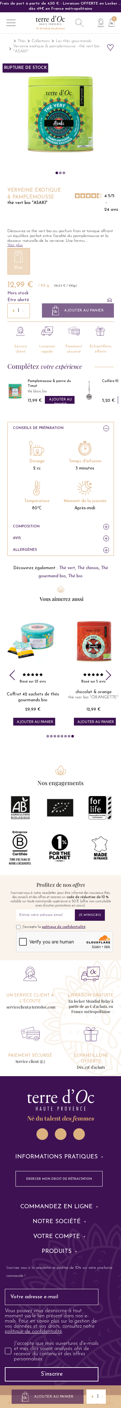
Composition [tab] (26, 526)
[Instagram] (42, 1134)
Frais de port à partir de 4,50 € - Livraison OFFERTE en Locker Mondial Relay (60, 6)
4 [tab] (58, 736)
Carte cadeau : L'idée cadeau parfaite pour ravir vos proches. (60, 4)
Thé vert (67, 568)
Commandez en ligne (56, 1207)
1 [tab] (47, 736)
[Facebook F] (60, 1134)
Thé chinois (88, 568)
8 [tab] (72, 736)
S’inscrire (52, 1374)
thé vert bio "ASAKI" (27, 203)
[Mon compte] (101, 23)
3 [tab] (55, 736)
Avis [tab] (17, 538)
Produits (57, 1252)
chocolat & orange (94, 692)
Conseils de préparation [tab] (38, 428)
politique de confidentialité (64, 927)
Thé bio (75, 576)
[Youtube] (79, 1134)
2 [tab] (51, 736)
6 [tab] (65, 736)
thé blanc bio (37, 391)
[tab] (60, 1157)
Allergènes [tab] (25, 550)
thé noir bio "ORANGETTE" (93, 697)
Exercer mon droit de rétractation (59, 1179)
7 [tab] (69, 736)
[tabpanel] (33, 671)
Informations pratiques (56, 1157)
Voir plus (15, 245)
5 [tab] (62, 736)
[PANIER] (109, 22)
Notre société (57, 1222)
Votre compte (56, 1237)
